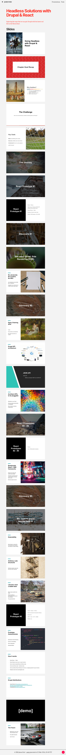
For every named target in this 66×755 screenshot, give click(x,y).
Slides (10, 29)
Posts (62, 2)
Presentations (56, 2)
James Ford (8, 2)
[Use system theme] (63, 752)
